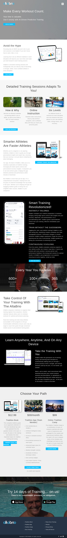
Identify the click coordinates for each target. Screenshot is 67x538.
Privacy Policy (49, 527)
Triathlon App (28, 524)
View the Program (10, 129)
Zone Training (28, 529)
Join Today (8, 74)
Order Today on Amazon (46, 162)
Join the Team (35, 260)
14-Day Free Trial (32, 467)
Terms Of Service (50, 529)
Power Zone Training (51, 521)
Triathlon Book (29, 521)
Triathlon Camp (29, 527)
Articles (48, 524)
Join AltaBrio (9, 24)
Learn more (52, 448)
